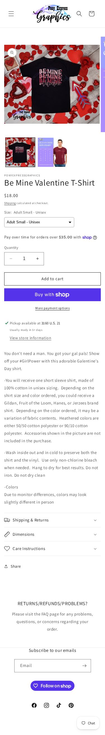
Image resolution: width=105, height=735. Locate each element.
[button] (11, 14)
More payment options (52, 308)
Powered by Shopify (75, 732)
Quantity (11, 247)
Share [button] (16, 566)
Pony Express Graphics (43, 732)
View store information (30, 337)
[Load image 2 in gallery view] (52, 152)
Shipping (10, 203)
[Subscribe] (84, 665)
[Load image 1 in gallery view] (20, 152)
